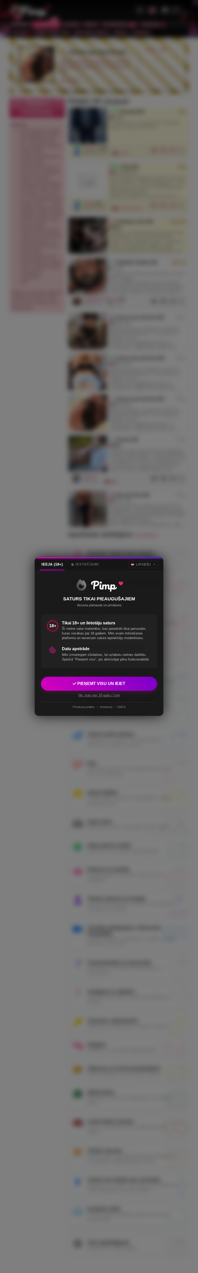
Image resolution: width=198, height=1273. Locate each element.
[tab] (52, 564)
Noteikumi (106, 706)
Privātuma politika (84, 706)
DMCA (121, 706)
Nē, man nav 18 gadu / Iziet (99, 695)
